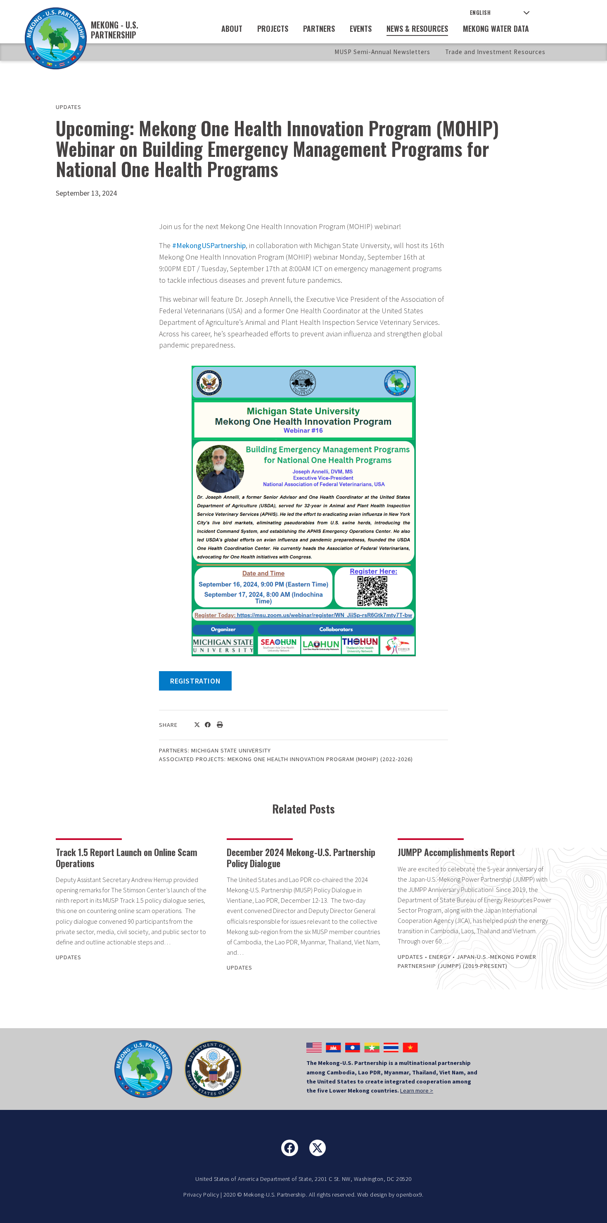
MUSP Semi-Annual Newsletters (382, 52)
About (231, 28)
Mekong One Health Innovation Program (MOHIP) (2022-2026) (320, 759)
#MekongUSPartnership (209, 245)
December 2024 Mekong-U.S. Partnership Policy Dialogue (301, 857)
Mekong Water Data (496, 28)
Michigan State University (231, 750)
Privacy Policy (201, 1194)
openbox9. (410, 1194)
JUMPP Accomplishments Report (456, 852)
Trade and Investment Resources (495, 52)
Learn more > (416, 1090)
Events (361, 28)
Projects (272, 28)
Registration (195, 681)
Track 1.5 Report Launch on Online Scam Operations (126, 857)
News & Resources (417, 28)
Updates (68, 107)
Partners (319, 28)
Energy (440, 956)
